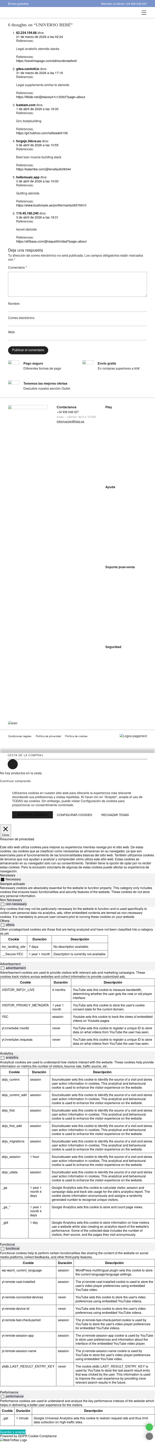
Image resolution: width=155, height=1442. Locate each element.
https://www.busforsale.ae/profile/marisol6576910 (51, 205)
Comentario (17, 267)
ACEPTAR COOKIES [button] (32, 814)
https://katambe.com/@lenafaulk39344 (43, 169)
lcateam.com (26, 105)
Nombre (14, 303)
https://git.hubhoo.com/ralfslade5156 (42, 133)
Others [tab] (4, 920)
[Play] (66, 12)
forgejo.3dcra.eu (28, 141)
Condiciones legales (19, 736)
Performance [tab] (9, 1392)
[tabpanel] (77, 892)
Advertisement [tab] (10, 963)
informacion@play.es (70, 421)
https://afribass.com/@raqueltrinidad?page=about (51, 241)
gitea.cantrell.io (27, 68)
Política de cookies (76, 736)
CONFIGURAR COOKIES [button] (74, 815)
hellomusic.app (28, 177)
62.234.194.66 (26, 32)
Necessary (13, 879)
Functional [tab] (7, 1244)
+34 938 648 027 (136, 4)
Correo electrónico (21, 317)
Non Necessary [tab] (11, 899)
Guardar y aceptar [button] (13, 1432)
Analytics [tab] (6, 1053)
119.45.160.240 (27, 213)
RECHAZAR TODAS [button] (115, 815)
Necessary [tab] (7, 875)
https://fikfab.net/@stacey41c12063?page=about (50, 97)
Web (11, 332)
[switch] (2, 904)
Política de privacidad (48, 736)
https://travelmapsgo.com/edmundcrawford (46, 60)
